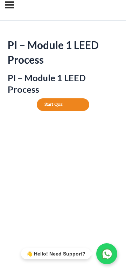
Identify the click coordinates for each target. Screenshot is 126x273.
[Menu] (9, 4)
